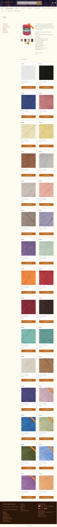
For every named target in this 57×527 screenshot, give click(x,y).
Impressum (22, 506)
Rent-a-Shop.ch (30, 525)
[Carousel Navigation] (27, 43)
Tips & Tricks (22, 505)
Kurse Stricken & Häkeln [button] (48, 8)
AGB (21, 508)
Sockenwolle (5, 31)
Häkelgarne (5, 29)
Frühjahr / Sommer (6, 27)
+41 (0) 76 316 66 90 (7, 521)
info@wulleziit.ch (6, 520)
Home (2, 8)
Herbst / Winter (5, 25)
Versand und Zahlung (24, 510)
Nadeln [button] (17, 8)
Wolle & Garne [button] (9, 8)
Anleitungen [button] (37, 8)
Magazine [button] (29, 8)
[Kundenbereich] (53, 3)
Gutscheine (9, 11)
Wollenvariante (6, 32)
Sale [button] (3, 11)
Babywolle (5, 28)
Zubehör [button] (23, 8)
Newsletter (17, 11)
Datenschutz (22, 509)
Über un (22, 504)
